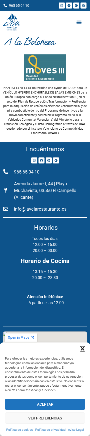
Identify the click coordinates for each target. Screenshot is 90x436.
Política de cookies (19, 429)
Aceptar (45, 404)
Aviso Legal (76, 429)
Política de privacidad (50, 429)
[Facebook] (69, 6)
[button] (82, 348)
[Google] (83, 6)
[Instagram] (62, 6)
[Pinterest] (76, 6)
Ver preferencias (45, 418)
